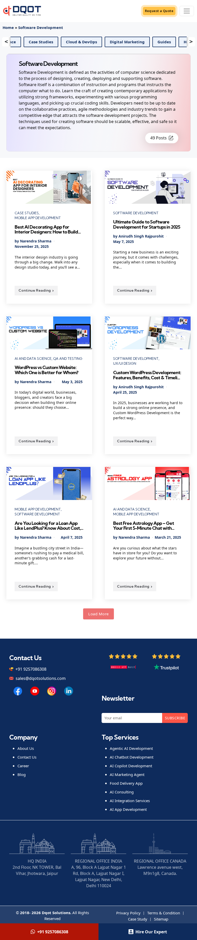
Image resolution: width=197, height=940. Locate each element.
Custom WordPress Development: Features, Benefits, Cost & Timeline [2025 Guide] (147, 375)
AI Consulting (122, 791)
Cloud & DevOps (107, 41)
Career (23, 765)
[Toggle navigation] (187, 11)
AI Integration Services (130, 800)
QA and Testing (67, 358)
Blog (21, 774)
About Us (25, 748)
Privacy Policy (128, 912)
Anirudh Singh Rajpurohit (141, 236)
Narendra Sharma (35, 241)
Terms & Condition (163, 912)
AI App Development (128, 809)
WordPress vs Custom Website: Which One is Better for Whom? (47, 370)
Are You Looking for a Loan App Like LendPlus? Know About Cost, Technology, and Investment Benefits (48, 526)
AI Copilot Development (131, 765)
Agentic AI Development (131, 748)
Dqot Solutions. (56, 912)
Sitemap (161, 919)
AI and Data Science (22, 41)
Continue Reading (34, 290)
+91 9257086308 (30, 669)
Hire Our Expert (151, 932)
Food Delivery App (126, 783)
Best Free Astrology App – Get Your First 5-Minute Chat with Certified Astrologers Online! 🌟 (145, 526)
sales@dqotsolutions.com (41, 678)
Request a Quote (159, 10)
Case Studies (66, 41)
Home (8, 27)
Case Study (137, 919)
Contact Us (26, 757)
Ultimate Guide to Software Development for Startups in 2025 (147, 224)
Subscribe (175, 718)
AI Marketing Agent (127, 774)
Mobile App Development (38, 218)
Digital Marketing (152, 41)
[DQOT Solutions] (17, 691)
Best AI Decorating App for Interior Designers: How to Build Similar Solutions (46, 229)
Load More (98, 613)
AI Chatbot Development (131, 757)
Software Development (40, 27)
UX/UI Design (124, 363)
